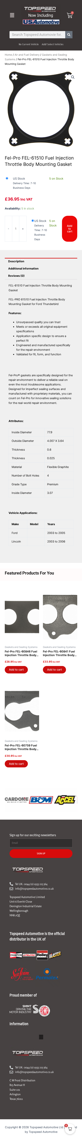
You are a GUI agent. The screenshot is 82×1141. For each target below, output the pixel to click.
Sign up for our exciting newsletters (33, 835)
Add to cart (69, 228)
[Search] (68, 34)
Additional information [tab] (23, 268)
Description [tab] (16, 261)
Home (8, 54)
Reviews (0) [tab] (16, 276)
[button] (12, 15)
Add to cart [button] (16, 669)
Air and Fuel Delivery (26, 54)
